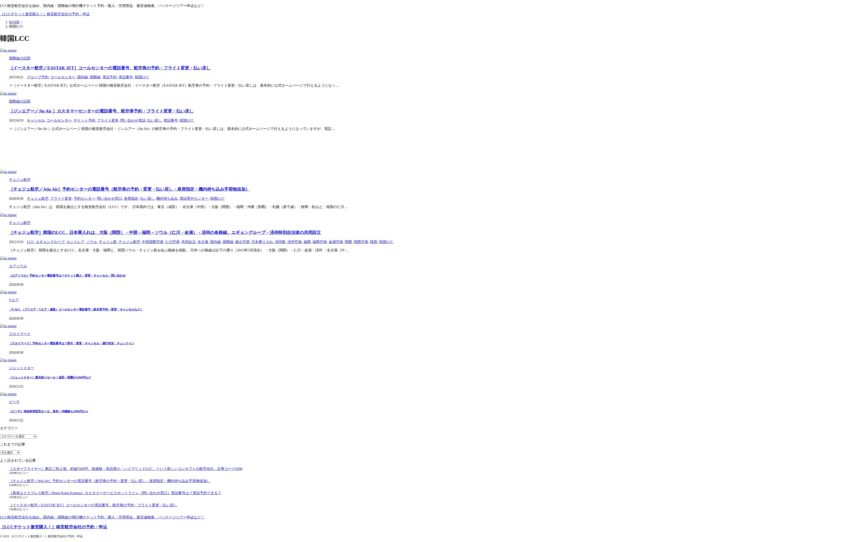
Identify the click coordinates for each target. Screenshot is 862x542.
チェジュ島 (108, 242)
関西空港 (361, 242)
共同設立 (188, 242)
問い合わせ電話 (132, 120)
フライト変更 (108, 120)
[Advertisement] (134, 150)
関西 (348, 242)
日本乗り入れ (262, 242)
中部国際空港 (152, 242)
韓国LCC (142, 77)
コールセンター (62, 77)
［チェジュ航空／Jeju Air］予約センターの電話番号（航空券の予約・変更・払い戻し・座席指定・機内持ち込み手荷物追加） (129, 189)
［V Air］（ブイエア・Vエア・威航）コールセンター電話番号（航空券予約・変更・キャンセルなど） (76, 309)
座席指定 (131, 198)
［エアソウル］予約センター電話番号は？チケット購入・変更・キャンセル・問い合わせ (67, 275)
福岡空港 (319, 242)
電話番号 (126, 77)
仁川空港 (172, 242)
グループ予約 (37, 77)
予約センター (84, 198)
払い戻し (154, 120)
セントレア (75, 242)
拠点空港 (242, 242)
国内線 (82, 77)
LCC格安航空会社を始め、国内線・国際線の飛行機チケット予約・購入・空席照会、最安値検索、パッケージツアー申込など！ (102, 517)
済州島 (280, 242)
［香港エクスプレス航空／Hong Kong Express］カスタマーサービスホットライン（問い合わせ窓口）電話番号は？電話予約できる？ (115, 493)
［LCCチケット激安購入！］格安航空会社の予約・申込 (45, 14)
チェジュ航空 (37, 198)
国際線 (95, 77)
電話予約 (109, 77)
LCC (30, 242)
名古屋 (203, 242)
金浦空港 (336, 242)
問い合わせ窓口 (109, 198)
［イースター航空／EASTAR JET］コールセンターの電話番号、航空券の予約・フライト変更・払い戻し (110, 68)
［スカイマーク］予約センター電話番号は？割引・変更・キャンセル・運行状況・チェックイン (71, 343)
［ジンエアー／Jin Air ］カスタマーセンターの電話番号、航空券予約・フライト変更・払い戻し (101, 111)
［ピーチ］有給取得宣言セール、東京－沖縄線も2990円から (48, 411)
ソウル (91, 242)
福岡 (307, 242)
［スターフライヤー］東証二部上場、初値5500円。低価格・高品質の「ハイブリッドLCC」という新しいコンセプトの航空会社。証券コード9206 (125, 469)
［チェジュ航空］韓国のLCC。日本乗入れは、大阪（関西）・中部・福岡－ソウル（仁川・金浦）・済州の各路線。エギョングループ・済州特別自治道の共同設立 (165, 232)
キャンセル (36, 120)
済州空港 (294, 242)
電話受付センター (194, 198)
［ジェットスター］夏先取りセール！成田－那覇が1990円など (50, 377)
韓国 (373, 242)
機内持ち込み (167, 198)
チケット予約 (84, 120)
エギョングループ (50, 242)
